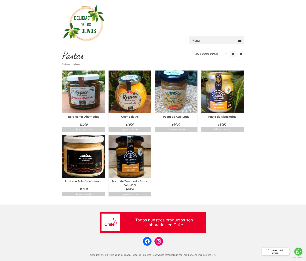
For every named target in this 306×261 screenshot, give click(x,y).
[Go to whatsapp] (298, 252)
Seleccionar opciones (176, 129)
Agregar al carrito (84, 129)
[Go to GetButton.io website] (298, 258)
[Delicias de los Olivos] (91, 23)
